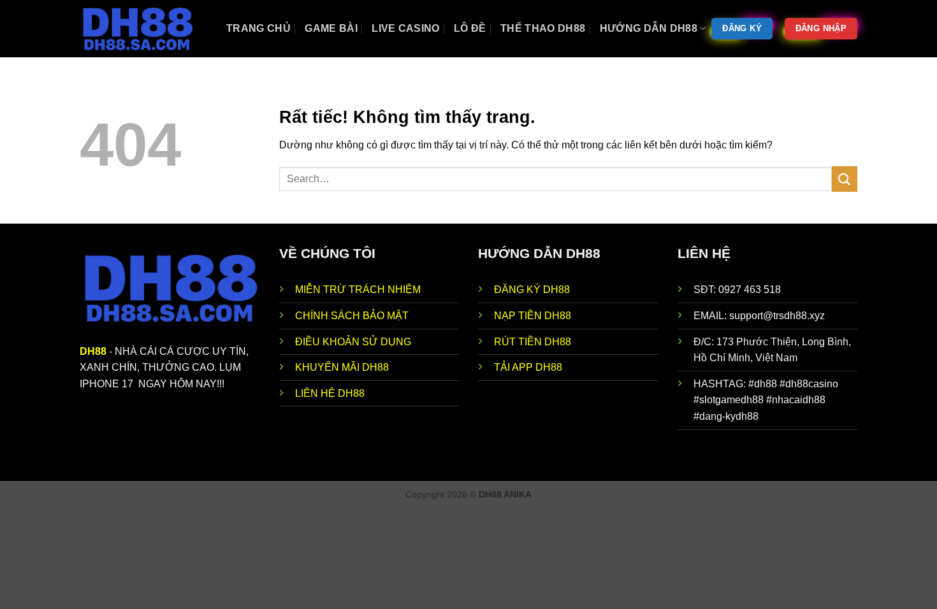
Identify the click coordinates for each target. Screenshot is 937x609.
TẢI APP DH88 (528, 367)
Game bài (331, 28)
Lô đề (470, 28)
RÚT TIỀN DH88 (532, 341)
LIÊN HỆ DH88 (330, 393)
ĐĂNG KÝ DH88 (532, 289)
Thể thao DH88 (542, 28)
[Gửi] (844, 178)
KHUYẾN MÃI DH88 (342, 367)
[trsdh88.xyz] (143, 28)
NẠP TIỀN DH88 (532, 315)
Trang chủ (258, 28)
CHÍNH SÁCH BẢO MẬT (352, 315)
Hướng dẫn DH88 (648, 28)
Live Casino (406, 28)
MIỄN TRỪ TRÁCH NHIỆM (358, 289)
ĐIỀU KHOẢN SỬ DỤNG (353, 341)
